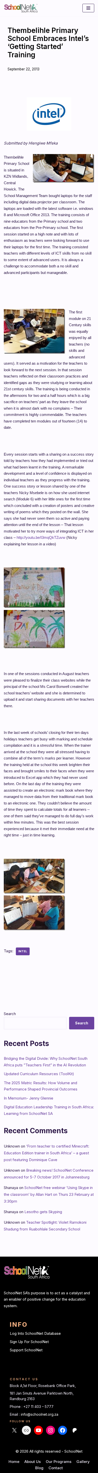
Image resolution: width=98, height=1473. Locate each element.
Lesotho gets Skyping (43, 1211)
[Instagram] (50, 1430)
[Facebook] (62, 1430)
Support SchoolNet (26, 1350)
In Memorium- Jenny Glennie (28, 1098)
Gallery (83, 1461)
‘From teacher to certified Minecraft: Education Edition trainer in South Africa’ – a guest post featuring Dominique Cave (46, 1153)
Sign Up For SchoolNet (29, 1341)
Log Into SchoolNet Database (35, 1333)
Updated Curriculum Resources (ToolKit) (39, 1073)
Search (10, 1013)
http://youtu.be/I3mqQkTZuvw (41, 537)
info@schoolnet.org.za (39, 1414)
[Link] (26, 1430)
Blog (39, 1467)
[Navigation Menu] (88, 8)
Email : (15, 1414)
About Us (32, 1461)
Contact (55, 1467)
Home (14, 1461)
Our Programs (58, 1461)
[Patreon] (74, 1430)
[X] (14, 1430)
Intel (22, 951)
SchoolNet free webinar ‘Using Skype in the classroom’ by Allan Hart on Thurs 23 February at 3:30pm (49, 1194)
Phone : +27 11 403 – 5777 (32, 1406)
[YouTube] (38, 1430)
